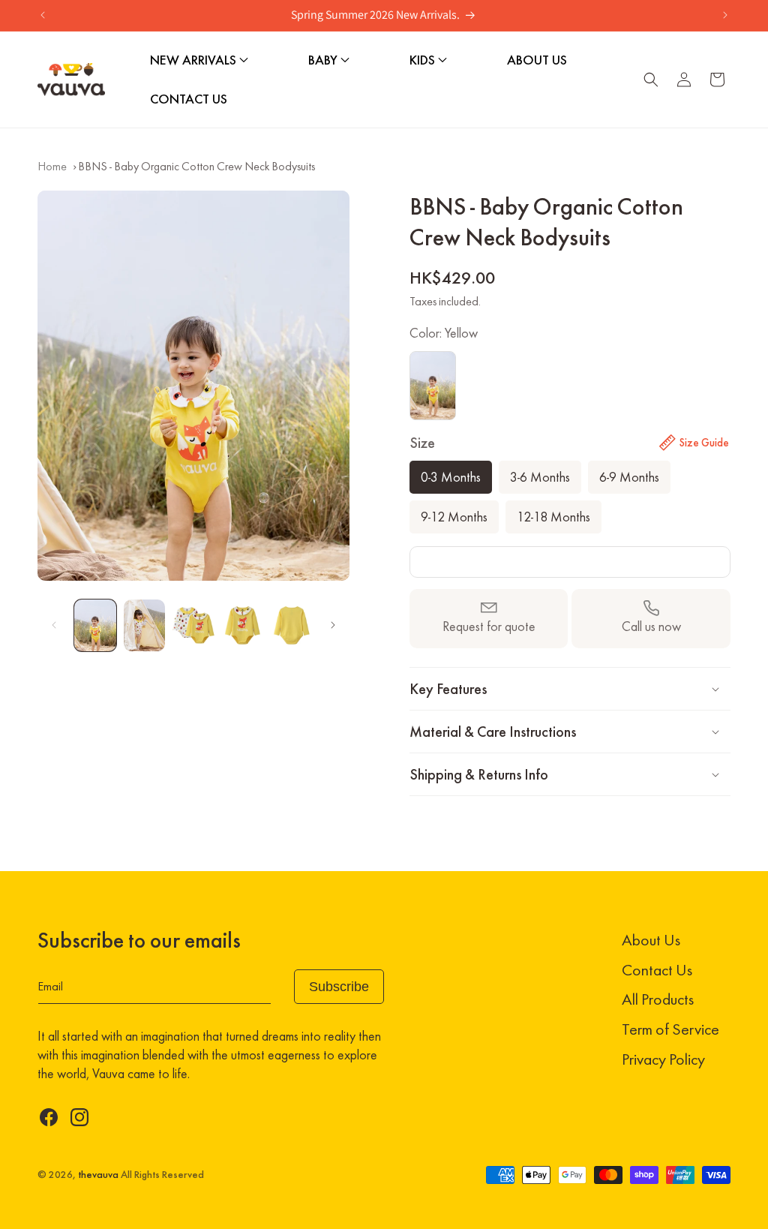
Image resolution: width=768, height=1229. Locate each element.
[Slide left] (54, 625)
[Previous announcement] (42, 15)
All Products (658, 999)
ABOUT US (537, 60)
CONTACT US (188, 99)
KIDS (424, 60)
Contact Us (657, 970)
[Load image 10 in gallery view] (95, 625)
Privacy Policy (663, 1059)
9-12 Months (454, 517)
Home (52, 166)
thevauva (98, 1174)
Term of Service (670, 1029)
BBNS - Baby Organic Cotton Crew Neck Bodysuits (196, 166)
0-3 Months (451, 477)
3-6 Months (540, 477)
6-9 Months (629, 477)
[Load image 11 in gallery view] (145, 625)
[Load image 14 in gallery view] (292, 625)
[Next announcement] (725, 15)
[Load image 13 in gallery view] (243, 625)
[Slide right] (333, 625)
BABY (324, 60)
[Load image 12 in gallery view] (193, 625)
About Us (651, 940)
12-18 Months (553, 517)
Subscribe (339, 986)
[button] (651, 79)
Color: (444, 333)
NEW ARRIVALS (194, 60)
